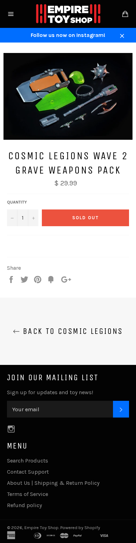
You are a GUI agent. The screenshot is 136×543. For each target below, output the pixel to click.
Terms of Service (27, 494)
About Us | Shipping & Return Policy (53, 483)
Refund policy (24, 505)
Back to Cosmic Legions (71, 331)
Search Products (27, 460)
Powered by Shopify (80, 527)
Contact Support (28, 471)
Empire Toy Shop (41, 527)
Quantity (17, 202)
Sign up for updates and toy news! (50, 392)
